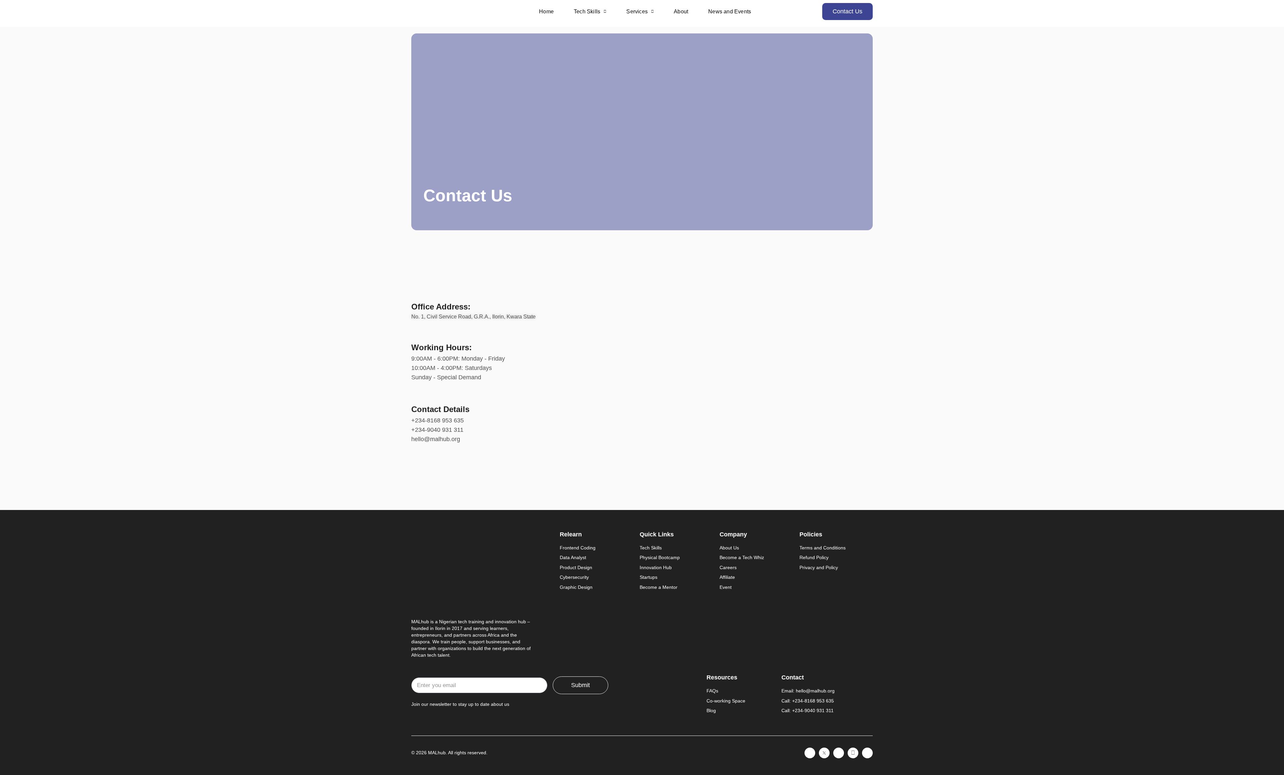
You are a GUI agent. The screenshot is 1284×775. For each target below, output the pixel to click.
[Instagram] (838, 753)
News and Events (729, 11)
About (681, 11)
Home (546, 11)
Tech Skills (587, 11)
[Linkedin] (810, 753)
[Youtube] (867, 753)
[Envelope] (853, 753)
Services (637, 11)
